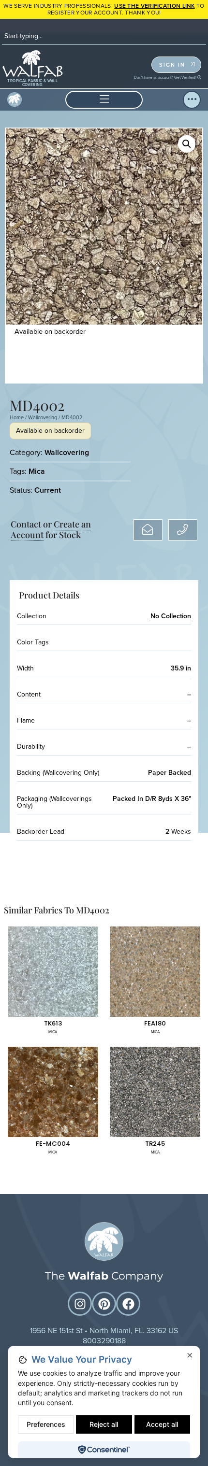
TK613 (53, 1023)
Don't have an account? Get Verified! (165, 77)
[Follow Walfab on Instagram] (80, 1304)
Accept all (162, 1424)
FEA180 (155, 1023)
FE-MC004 (53, 1143)
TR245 (155, 1143)
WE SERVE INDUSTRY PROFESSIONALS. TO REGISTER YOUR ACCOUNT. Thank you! (103, 9)
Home (17, 417)
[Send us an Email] (148, 530)
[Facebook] (128, 1304)
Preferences (46, 1424)
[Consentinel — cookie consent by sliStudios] (104, 1449)
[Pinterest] (104, 1304)
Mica (37, 471)
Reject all (103, 1424)
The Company (104, 1275)
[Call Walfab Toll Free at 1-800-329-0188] (182, 530)
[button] (104, 100)
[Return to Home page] (104, 1241)
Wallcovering (42, 417)
